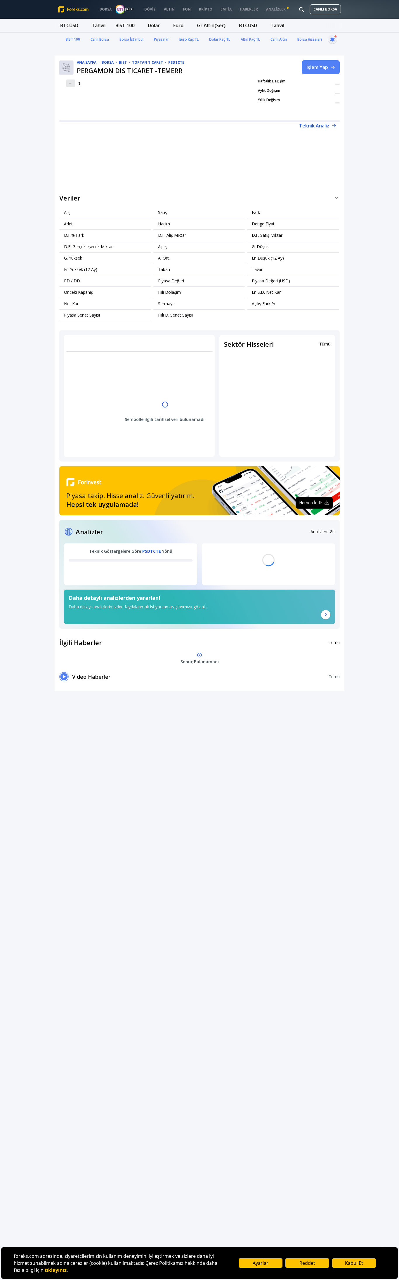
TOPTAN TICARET (147, 62)
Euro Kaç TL (189, 39)
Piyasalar (161, 39)
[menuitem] (106, 9)
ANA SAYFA (86, 62)
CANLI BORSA (325, 9)
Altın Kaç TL (250, 39)
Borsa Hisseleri (309, 39)
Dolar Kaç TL (219, 39)
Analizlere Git (322, 531)
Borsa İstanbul (131, 39)
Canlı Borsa (100, 39)
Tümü (324, 344)
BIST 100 (73, 39)
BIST (123, 62)
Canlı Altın (278, 39)
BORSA (108, 62)
